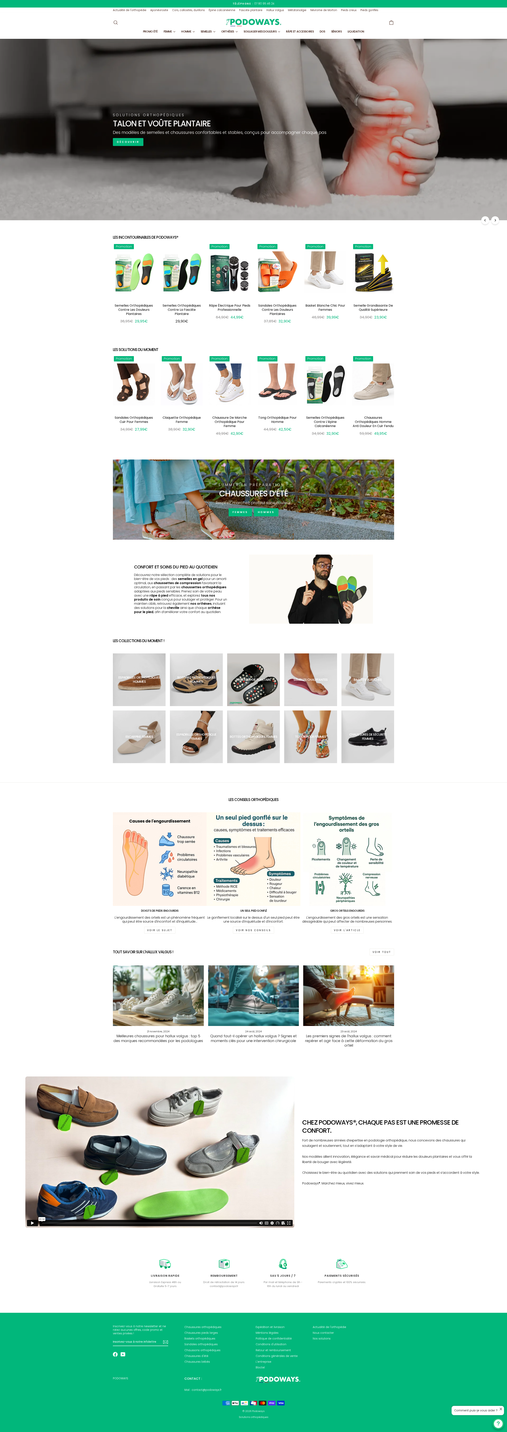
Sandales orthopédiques (201, 1344)
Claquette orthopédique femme (182, 419)
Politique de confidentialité (274, 1338)
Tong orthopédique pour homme (277, 419)
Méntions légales (267, 1333)
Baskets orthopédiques (199, 1338)
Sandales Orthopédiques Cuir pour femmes (134, 419)
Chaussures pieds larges (201, 1333)
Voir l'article (347, 930)
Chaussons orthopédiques (202, 1350)
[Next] (495, 220)
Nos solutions (322, 1338)
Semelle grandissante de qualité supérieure (373, 307)
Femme (168, 31)
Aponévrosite (159, 10)
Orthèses (228, 31)
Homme (186, 31)
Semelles (206, 31)
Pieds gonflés (369, 10)
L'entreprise (263, 1362)
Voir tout (382, 952)
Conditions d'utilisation (271, 1344)
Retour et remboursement (273, 1350)
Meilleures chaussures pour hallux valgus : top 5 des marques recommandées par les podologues (158, 1038)
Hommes (266, 512)
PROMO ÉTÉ (150, 31)
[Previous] (485, 220)
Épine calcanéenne (222, 10)
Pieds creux (348, 10)
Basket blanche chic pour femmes (325, 307)
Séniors (336, 31)
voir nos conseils (253, 930)
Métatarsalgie (297, 10)
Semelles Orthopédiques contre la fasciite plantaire (182, 309)
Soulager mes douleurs (260, 31)
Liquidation (356, 31)
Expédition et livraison (270, 1327)
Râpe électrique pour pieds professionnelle (229, 307)
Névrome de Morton (323, 10)
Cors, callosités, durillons (188, 10)
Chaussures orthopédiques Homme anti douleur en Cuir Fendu (373, 421)
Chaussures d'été (196, 1356)
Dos (322, 31)
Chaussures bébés (197, 1362)
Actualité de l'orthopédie (129, 10)
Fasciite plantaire (250, 10)
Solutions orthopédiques (253, 1417)
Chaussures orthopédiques (202, 1327)
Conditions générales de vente (277, 1356)
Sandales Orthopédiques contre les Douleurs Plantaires (277, 309)
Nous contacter (323, 1333)
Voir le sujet (159, 930)
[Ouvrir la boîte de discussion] (498, 1423)
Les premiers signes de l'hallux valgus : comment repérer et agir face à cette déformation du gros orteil (349, 1040)
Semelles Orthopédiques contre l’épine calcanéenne (325, 421)
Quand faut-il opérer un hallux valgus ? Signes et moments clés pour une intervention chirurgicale (253, 1038)
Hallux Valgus (275, 10)
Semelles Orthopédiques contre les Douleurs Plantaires (134, 309)
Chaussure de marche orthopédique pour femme (229, 421)
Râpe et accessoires (300, 31)
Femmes (240, 512)
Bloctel (260, 1367)
